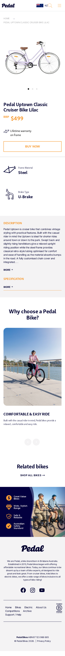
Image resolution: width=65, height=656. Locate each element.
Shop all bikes (30, 475)
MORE (8, 287)
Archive (27, 610)
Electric (28, 607)
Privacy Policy (44, 641)
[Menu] (59, 5)
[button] (50, 5)
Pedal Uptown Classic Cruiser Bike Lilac (26, 22)
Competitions (12, 610)
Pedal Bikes (22, 641)
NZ (45, 5)
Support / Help (13, 614)
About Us (41, 607)
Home (6, 18)
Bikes (18, 607)
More (8, 269)
